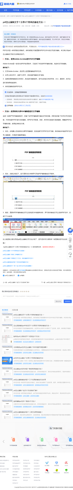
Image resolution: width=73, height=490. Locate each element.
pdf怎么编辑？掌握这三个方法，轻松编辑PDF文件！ (18, 258)
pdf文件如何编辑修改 (38, 406)
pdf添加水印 (38, 342)
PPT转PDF (36, 474)
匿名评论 (58, 301)
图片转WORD (16, 477)
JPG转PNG (26, 471)
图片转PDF (15, 466)
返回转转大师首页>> (49, 247)
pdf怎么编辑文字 (10, 275)
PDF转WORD (16, 460)
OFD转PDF (37, 469)
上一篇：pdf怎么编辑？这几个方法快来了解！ (16, 282)
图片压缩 (36, 471)
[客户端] (70, 230)
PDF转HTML (37, 480)
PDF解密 (25, 466)
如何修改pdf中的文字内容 (43, 331)
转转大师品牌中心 (4, 460)
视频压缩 (15, 474)
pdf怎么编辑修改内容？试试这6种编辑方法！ (16, 262)
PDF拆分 (15, 480)
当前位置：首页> (5, 16)
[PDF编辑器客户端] (47, 99)
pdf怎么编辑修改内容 (28, 385)
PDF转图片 (37, 460)
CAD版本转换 (16, 469)
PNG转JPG (37, 477)
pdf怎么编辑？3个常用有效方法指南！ (14, 250)
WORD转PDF (26, 469)
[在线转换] (48, 96)
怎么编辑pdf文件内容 (38, 352)
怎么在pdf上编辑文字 (28, 342)
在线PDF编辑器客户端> (17, 16)
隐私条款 (2, 466)
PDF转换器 (22, 270)
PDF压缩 (36, 463)
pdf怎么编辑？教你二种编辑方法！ (13, 254)
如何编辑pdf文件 (27, 406)
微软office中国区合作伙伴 (27, 3)
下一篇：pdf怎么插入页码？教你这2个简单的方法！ (56, 282)
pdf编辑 (22, 275)
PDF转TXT (15, 483)
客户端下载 (3, 471)
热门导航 (68, 4)
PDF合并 (25, 480)
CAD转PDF (37, 466)
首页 (5, 10)
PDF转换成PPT (16, 463)
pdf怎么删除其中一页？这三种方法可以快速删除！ (18, 266)
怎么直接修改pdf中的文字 (39, 320)
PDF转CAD (26, 460)
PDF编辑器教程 (18, 320)
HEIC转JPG (26, 474)
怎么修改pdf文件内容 (38, 363)
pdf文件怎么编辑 (27, 352)
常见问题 (2, 463)
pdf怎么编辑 (26, 396)
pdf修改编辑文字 (27, 320)
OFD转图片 (15, 471)
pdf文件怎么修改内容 (40, 374)
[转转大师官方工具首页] (23, 105)
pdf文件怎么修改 (27, 363)
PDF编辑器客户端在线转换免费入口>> (51, 46)
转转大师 (27, 26)
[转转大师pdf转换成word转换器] (7, 5)
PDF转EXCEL (26, 463)
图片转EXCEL (26, 477)
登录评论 (67, 301)
